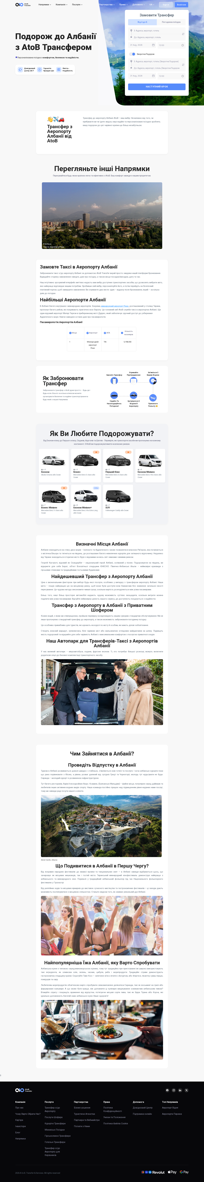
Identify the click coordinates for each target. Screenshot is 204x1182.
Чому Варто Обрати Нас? (28, 1114)
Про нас (19, 1107)
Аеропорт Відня (170, 1107)
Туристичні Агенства (84, 1114)
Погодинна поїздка (171, 22)
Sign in (166, 5)
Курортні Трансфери (55, 1123)
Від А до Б (142, 22)
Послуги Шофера (53, 1117)
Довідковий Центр (143, 1107)
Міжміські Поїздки (55, 1129)
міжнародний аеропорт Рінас (115, 306)
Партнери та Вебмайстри (87, 1120)
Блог (17, 1132)
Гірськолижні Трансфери (57, 1136)
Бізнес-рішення (82, 1107)
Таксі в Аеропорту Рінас (53, 247)
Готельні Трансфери (55, 1142)
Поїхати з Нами (82, 1126)
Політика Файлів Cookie (115, 1123)
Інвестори (20, 1126)
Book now (181, 5)
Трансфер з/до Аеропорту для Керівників (52, 1151)
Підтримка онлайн (142, 1114)
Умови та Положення (114, 1117)
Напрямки (20, 1138)
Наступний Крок (157, 86)
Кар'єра (19, 1120)
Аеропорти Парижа (172, 1114)
